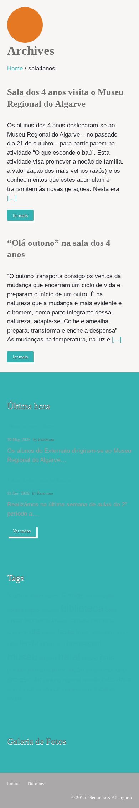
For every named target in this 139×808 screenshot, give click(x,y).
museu (22, 657)
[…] (12, 198)
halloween (102, 632)
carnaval (79, 620)
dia (34, 631)
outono (90, 658)
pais (107, 657)
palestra (16, 670)
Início (13, 783)
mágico (47, 658)
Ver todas (22, 530)
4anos (52, 596)
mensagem (84, 643)
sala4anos (48, 689)
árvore (14, 698)
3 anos (17, 595)
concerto (17, 632)
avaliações (50, 610)
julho (12, 643)
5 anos (72, 595)
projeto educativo (106, 670)
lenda (29, 643)
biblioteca (82, 608)
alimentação (100, 596)
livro (60, 643)
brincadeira (37, 620)
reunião (90, 680)
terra (87, 689)
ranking (52, 680)
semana (70, 689)
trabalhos (105, 689)
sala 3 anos (20, 689)
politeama (38, 670)
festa (65, 631)
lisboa (47, 643)
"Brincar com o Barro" (32, 426)
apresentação (23, 610)
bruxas (60, 620)
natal (69, 657)
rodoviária (116, 679)
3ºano (36, 596)
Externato (46, 439)
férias (82, 632)
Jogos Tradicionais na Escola (39, 480)
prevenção (68, 669)
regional (71, 680)
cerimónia (102, 620)
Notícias (36, 783)
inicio (121, 632)
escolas (49, 633)
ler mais (20, 215)
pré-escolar (24, 679)
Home (15, 68)
